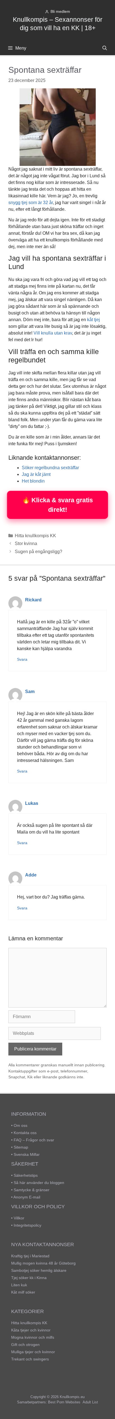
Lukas (31, 803)
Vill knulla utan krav (52, 333)
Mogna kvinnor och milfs (32, 1337)
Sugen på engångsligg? (38, 551)
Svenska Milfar (27, 1154)
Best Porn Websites (64, 1402)
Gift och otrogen (25, 1344)
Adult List (90, 1402)
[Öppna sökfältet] (104, 48)
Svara (22, 659)
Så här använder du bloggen (39, 1182)
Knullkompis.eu (72, 1397)
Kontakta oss (25, 1132)
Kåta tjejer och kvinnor (31, 1330)
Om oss (20, 1125)
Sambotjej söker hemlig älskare (38, 1270)
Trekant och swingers (30, 1359)
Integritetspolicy (27, 1225)
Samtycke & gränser (31, 1190)
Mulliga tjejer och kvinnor (33, 1352)
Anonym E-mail (26, 1197)
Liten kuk (19, 1285)
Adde (31, 875)
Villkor (19, 1218)
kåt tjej (93, 319)
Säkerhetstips (26, 1175)
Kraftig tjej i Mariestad (30, 1256)
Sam (30, 691)
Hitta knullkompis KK (35, 535)
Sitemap (21, 1147)
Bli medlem (60, 11)
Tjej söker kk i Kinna (29, 1277)
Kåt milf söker (23, 1292)
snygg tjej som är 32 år (30, 202)
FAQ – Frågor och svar (34, 1140)
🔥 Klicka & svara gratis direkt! (57, 504)
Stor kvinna (26, 543)
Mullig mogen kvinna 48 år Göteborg (43, 1263)
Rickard (33, 599)
